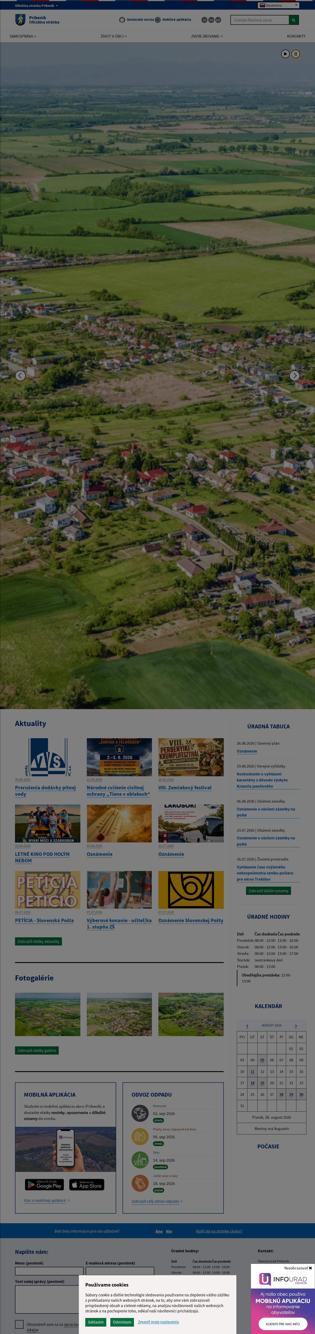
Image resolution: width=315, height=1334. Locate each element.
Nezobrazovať (296, 1267)
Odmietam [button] (122, 1322)
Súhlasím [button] (96, 1322)
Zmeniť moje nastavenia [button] (158, 1322)
